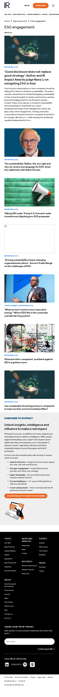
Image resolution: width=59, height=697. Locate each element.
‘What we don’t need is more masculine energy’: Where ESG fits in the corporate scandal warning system (26, 312)
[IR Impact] (7, 5)
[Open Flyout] (53, 5)
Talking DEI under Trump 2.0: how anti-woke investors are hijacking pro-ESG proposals (27, 215)
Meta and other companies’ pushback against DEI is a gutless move (28, 361)
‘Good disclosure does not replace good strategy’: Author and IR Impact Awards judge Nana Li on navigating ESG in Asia (27, 77)
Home (7, 21)
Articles (8, 33)
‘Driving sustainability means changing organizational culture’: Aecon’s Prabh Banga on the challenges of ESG (28, 263)
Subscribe (41, 5)
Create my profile (45, 649)
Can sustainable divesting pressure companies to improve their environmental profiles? (29, 407)
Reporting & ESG (20, 21)
